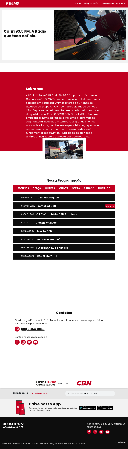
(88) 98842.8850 (32, 329)
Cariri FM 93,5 (38, 393)
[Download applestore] (105, 408)
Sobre (78, 3)
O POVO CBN (107, 3)
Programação (91, 3)
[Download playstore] (87, 408)
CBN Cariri (12, 3)
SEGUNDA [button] (23, 188)
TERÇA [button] (37, 188)
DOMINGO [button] (104, 188)
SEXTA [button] (76, 188)
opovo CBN (13, 425)
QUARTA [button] (50, 188)
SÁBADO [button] (89, 188)
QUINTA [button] (63, 188)
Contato (120, 3)
